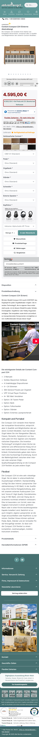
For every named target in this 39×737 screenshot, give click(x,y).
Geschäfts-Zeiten (9, 663)
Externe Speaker (9, 196)
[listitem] (19, 54)
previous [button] (5, 83)
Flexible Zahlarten (9, 669)
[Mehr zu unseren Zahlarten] (19, 694)
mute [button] (37, 83)
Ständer (6, 177)
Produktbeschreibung (11, 291)
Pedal (5, 159)
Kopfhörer (7, 205)
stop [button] (16, 83)
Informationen (7, 568)
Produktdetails (8, 539)
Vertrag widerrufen (19, 593)
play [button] (9, 83)
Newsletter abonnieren (11, 587)
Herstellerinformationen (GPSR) (15, 545)
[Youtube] (22, 559)
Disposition (6, 285)
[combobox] (31, 5)
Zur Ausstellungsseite (19, 684)
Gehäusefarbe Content (12, 136)
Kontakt (5, 657)
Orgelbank (7, 168)
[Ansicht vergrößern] (19, 54)
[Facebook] (16, 559)
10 (30, 74)
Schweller (7, 187)
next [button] (12, 83)
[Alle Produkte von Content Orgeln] (6, 24)
